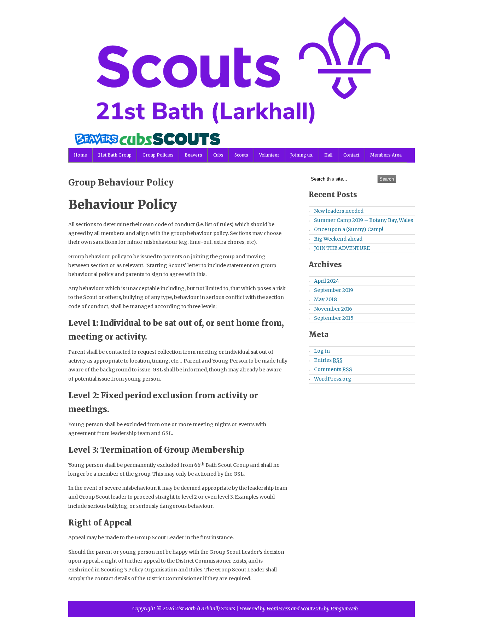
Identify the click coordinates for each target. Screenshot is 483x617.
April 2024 (326, 281)
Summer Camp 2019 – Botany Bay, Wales (363, 220)
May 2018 (325, 299)
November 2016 (333, 309)
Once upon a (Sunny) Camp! (348, 229)
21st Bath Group (115, 155)
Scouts (241, 155)
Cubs (218, 155)
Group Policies (158, 155)
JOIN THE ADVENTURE (342, 248)
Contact (351, 155)
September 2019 (333, 290)
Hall (328, 155)
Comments (333, 369)
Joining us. (301, 155)
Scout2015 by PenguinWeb (329, 608)
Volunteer (269, 155)
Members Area (386, 155)
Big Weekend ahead (338, 239)
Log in (322, 351)
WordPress (278, 608)
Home (80, 155)
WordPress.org (332, 379)
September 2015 (334, 318)
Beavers (193, 155)
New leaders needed (338, 211)
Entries (328, 360)
